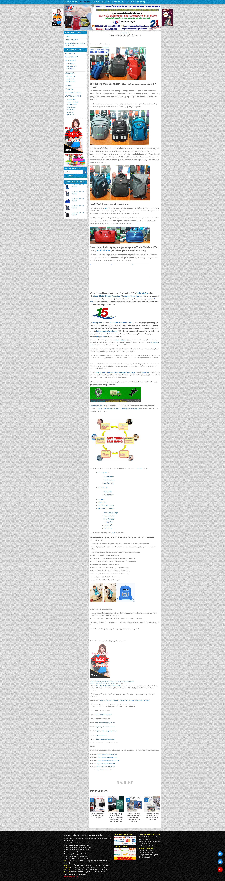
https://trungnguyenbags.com (79, 849)
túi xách (106, 250)
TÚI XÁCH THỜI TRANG (73, 92)
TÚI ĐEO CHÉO (71, 99)
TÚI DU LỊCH (69, 89)
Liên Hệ (142, 2)
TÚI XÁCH (108, 685)
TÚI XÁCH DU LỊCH (71, 57)
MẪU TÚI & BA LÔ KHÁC (73, 96)
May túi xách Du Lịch (71, 40)
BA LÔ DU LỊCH (70, 53)
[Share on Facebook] (118, 782)
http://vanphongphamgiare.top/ (105, 739)
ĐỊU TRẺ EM (70, 114)
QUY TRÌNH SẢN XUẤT (99, 2)
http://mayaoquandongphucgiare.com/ (106, 731)
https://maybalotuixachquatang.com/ (106, 766)
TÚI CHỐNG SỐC (71, 104)
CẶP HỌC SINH (71, 81)
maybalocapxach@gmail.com (78, 858)
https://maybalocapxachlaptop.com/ (107, 757)
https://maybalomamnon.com (104, 769)
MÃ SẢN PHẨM (126, 2)
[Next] (160, 811)
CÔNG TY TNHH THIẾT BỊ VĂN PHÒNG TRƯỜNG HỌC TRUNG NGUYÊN (112, 681)
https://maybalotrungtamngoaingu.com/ (108, 760)
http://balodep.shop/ (101, 735)
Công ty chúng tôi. (121, 340)
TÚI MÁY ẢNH (70, 109)
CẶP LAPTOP (70, 79)
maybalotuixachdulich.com (80, 843)
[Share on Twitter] (121, 782)
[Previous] (89, 811)
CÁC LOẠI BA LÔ (70, 60)
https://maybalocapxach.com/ (80, 852)
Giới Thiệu (75, 2)
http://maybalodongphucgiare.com (105, 722)
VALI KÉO (68, 86)
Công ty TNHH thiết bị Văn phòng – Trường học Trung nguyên (118, 408)
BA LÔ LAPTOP (71, 63)
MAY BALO (100, 685)
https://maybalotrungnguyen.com (80, 847)
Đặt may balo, (145, 372)
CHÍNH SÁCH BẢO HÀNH (113, 2)
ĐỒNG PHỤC (117, 685)
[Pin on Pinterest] (128, 782)
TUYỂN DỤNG (135, 2)
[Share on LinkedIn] (131, 782)
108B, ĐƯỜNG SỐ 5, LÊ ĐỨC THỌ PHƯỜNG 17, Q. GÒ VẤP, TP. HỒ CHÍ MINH (124, 700)
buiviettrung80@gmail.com (106, 331)
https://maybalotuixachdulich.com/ (105, 727)
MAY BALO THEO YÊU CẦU (120, 323)
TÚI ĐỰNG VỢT (71, 107)
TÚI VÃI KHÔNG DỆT (72, 102)
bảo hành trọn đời (101, 337)
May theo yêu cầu (85, 2)
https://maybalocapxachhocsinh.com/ (106, 763)
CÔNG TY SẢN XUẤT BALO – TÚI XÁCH (102, 683)
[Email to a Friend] (125, 782)
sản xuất (140, 468)
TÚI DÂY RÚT (70, 112)
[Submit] (85, 172)
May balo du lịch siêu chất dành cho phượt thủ (75, 44)
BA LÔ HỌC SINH (71, 66)
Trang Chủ (67, 2)
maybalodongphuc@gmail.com (103, 714)
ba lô (99, 250)
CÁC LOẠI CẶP (70, 73)
